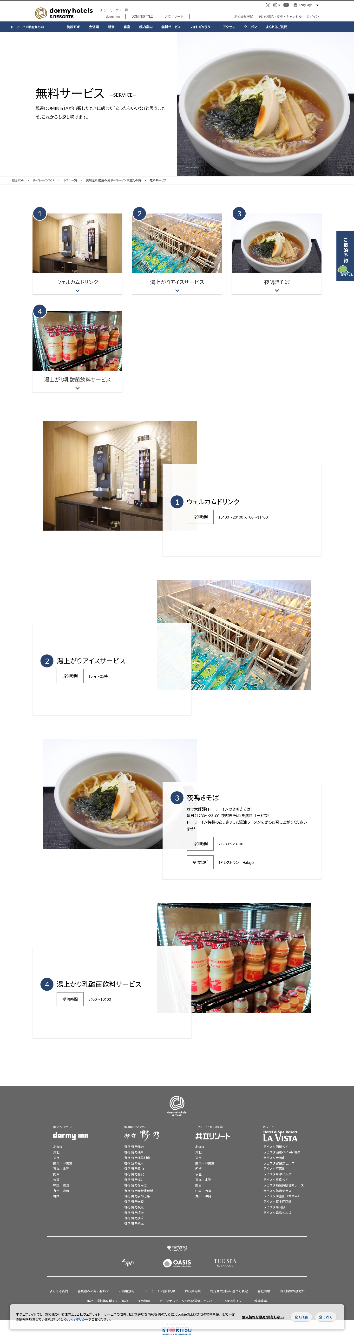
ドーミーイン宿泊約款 (159, 1291)
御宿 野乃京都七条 (137, 1196)
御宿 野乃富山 (134, 1168)
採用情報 (144, 1301)
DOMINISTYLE (142, 16)
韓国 (56, 1196)
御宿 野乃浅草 (134, 1152)
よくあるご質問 (276, 26)
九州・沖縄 (61, 1190)
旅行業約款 (193, 1291)
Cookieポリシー (234, 1301)
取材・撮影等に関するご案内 (107, 1301)
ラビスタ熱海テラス (277, 1190)
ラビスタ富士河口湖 (277, 1201)
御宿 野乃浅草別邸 (137, 1157)
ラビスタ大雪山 (274, 1157)
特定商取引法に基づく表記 (229, 1291)
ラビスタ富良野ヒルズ (279, 1163)
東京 (56, 1157)
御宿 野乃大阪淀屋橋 (138, 1190)
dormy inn (113, 16)
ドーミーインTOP (43, 180)
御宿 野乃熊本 (134, 1223)
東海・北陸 (61, 1168)
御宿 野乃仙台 (134, 1146)
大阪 (56, 1179)
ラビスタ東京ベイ (275, 1179)
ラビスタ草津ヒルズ (277, 1174)
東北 (56, 1152)
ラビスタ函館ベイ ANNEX (281, 1152)
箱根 (198, 1168)
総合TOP (18, 180)
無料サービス (171, 26)
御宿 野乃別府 (134, 1218)
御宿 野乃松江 (134, 1207)
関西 (56, 1174)
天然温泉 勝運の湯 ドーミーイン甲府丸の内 (113, 180)
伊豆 (198, 1174)
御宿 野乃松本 (134, 1163)
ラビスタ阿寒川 (274, 1168)
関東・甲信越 (62, 1163)
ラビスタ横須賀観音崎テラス (283, 1185)
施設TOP (73, 26)
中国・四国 (61, 1185)
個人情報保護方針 (292, 1291)
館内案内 (146, 26)
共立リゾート (174, 16)
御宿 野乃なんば (135, 1185)
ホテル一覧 (70, 180)
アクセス (229, 26)
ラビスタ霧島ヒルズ (277, 1212)
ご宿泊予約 (346, 250)
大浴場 (94, 26)
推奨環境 (260, 1301)
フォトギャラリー (202, 26)
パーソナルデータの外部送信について (186, 1301)
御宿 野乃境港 (134, 1212)
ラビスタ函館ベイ (275, 1146)
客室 (127, 26)
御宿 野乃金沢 (134, 1174)
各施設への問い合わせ (93, 1291)
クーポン (250, 26)
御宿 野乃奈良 (134, 1201)
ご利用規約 (126, 1291)
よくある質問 (58, 1291)
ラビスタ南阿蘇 (274, 1207)
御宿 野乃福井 (134, 1179)
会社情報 (263, 1291)
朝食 (111, 26)
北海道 (58, 1146)
